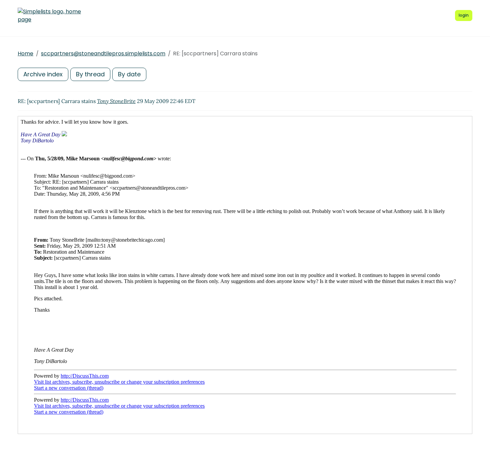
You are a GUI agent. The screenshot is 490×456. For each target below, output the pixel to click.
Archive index (43, 74)
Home (25, 53)
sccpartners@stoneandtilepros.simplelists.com (103, 53)
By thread (90, 74)
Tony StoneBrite (116, 101)
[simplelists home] (49, 16)
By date (129, 74)
